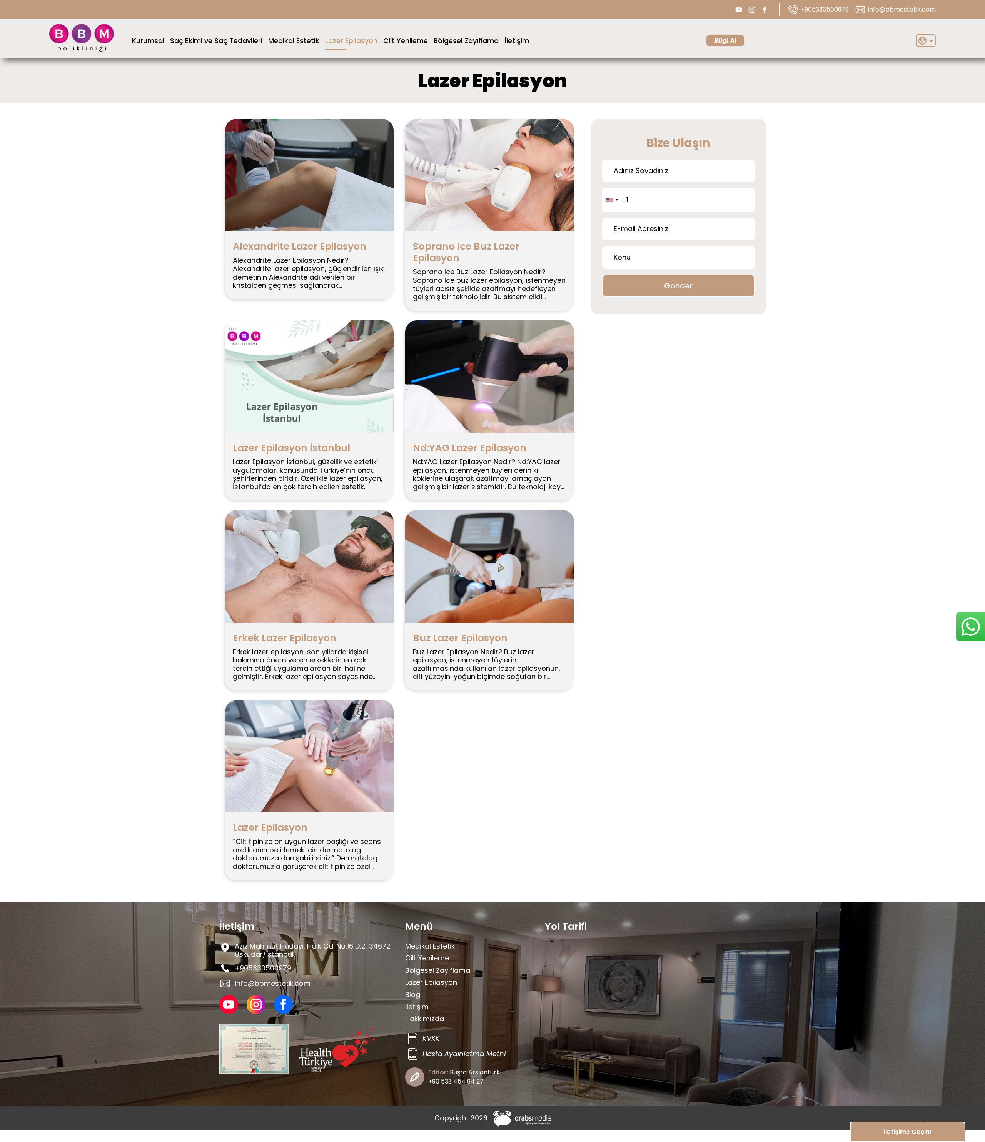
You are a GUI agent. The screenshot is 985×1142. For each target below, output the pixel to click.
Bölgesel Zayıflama (466, 40)
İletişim (516, 40)
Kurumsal (148, 40)
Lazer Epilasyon (351, 40)
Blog (412, 994)
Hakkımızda (424, 1019)
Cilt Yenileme (405, 40)
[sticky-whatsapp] (970, 626)
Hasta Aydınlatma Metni (464, 1054)
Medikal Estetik (293, 40)
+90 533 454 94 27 (456, 1081)
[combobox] (611, 200)
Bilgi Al (725, 40)
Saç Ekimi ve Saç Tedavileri (216, 40)
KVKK (431, 1038)
